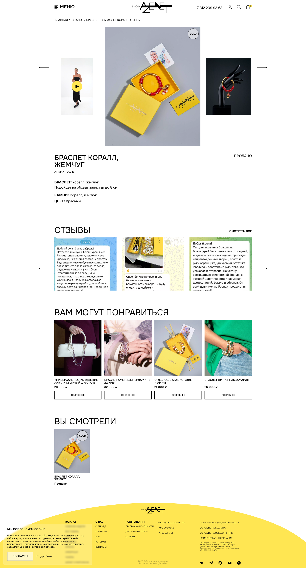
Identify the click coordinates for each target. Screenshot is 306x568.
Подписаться (189, 105)
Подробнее (44, 556)
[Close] (217, 10)
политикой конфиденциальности (193, 120)
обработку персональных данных (188, 116)
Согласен (20, 556)
